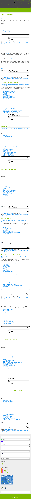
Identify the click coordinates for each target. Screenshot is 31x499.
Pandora (20, 42)
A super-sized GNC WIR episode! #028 (9, 339)
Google (17, 84)
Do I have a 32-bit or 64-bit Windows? (8, 404)
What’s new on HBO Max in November (8, 30)
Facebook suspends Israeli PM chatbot (8, 231)
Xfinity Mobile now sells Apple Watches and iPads (10, 363)
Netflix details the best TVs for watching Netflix (9, 411)
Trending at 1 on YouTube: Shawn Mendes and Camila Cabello (12, 419)
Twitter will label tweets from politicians (8, 358)
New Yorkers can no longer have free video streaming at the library (12, 362)
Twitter (27, 128)
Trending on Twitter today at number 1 (8, 153)
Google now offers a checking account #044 (10, 82)
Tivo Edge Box (5, 194)
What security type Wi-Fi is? (7, 415)
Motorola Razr (5, 93)
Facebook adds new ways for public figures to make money (11, 232)
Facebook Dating (5, 264)
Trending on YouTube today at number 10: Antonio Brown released (12, 285)
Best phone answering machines (7, 147)
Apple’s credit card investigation (7, 99)
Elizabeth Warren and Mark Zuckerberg (8, 187)
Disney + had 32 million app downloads (8, 92)
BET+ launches (5, 229)
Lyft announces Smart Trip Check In (8, 234)
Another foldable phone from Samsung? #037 (10, 254)
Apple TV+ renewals (6, 98)
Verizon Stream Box (5, 94)
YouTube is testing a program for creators (8, 191)
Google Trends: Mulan (6, 319)
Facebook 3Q (5, 135)
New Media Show (6, 471)
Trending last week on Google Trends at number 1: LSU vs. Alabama (12, 110)
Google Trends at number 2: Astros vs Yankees (9, 152)
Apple (12, 84)
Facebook (14, 84)
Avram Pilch (7, 53)
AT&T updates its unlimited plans (7, 136)
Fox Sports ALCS (5, 195)
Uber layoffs (4, 235)
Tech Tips (25, 128)
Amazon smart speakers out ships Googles (9, 97)
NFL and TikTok (5, 269)
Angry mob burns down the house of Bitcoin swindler (10, 322)
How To (18, 392)
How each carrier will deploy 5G (7, 416)
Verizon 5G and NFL (6, 270)
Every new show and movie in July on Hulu (9, 410)
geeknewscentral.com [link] (13, 59)
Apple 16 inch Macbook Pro (7, 100)
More (6, 43)
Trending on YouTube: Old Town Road (8, 321)
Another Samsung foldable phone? (8, 271)
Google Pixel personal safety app (7, 193)
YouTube (4, 85)
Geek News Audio (6, 468)
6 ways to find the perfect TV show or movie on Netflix (10, 374)
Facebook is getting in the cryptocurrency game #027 (12, 390)
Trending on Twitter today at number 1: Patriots (9, 284)
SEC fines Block (5, 188)
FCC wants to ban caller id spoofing (8, 309)
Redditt (4, 189)
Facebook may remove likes (7, 265)
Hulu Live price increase (6, 95)
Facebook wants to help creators (7, 323)
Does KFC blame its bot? (6, 31)
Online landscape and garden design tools (9, 365)
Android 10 (4, 268)
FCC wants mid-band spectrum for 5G (8, 414)
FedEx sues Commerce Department (8, 364)
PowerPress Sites (17, 497)
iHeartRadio (24, 42)
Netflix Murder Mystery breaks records (8, 412)
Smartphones (26, 84)
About (2, 463)
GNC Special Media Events (8, 470)
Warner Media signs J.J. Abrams (7, 228)
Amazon (10, 84)
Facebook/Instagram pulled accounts (8, 96)
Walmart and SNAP (5, 359)
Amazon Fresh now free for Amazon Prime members (10, 146)
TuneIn (2, 43)
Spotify (10, 42)
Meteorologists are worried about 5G (8, 356)
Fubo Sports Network (6, 230)
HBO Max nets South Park (6, 137)
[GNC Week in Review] (15, 3)
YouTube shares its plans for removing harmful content (10, 263)
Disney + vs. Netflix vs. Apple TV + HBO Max (9, 108)
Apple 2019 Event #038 (6, 218)
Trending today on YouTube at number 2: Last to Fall (10, 112)
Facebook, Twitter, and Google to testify (8, 403)
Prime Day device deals (6, 312)
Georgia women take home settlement (8, 155)
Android (17, 42)
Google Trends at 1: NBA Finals (7, 417)
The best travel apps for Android (7, 109)
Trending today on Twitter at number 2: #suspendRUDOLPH (11, 111)
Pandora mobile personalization (7, 185)
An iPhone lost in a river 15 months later (8, 204)
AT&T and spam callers (6, 311)
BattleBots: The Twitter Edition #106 (8, 47)
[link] (10, 58)
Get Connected (4, 464)
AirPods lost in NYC (6, 286)
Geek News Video (6, 469)
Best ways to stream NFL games (7, 282)
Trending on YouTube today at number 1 (8, 154)
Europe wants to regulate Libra (7, 402)
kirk (6, 85)
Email (27, 42)
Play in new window (7, 41)
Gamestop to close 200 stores (7, 233)
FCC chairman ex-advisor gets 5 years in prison (9, 360)
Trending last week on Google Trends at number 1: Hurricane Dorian (12, 283)
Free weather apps (5, 366)
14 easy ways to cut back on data (7, 281)
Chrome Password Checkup (7, 192)
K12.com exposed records (6, 310)
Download (11, 41)
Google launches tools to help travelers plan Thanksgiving (11, 107)
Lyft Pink (4, 145)
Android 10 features (6, 280)
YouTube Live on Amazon (6, 196)
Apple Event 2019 (5, 227)
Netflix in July (5, 413)
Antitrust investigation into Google (7, 266)
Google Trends (20, 84)
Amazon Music (14, 42)
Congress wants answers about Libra (8, 401)
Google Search (5, 267)
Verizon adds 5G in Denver (6, 355)
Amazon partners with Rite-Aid (7, 361)
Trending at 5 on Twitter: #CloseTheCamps (9, 418)
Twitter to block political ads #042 (8, 126)
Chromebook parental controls (7, 150)
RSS (4, 43)
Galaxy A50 (4, 272)
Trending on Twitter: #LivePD (7, 320)
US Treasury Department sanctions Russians (9, 190)
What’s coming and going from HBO (8, 368)
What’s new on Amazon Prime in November (9, 29)
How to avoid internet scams (7, 367)
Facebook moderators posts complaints (8, 357)
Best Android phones (6, 197)
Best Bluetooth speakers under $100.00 (8, 149)
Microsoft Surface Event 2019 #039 (8, 169)
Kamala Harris (5, 186)
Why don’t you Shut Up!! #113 (7, 16)
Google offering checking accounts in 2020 (9, 91)
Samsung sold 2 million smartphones (8, 273)
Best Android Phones (6, 148)
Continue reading (4, 68)
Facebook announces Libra (7, 400)
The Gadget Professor (7, 472)
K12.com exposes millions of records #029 (10, 302)
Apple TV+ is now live (6, 138)
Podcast (23, 84)
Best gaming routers (6, 151)
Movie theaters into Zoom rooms (7, 28)
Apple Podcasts (6, 42)
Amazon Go (4, 184)
